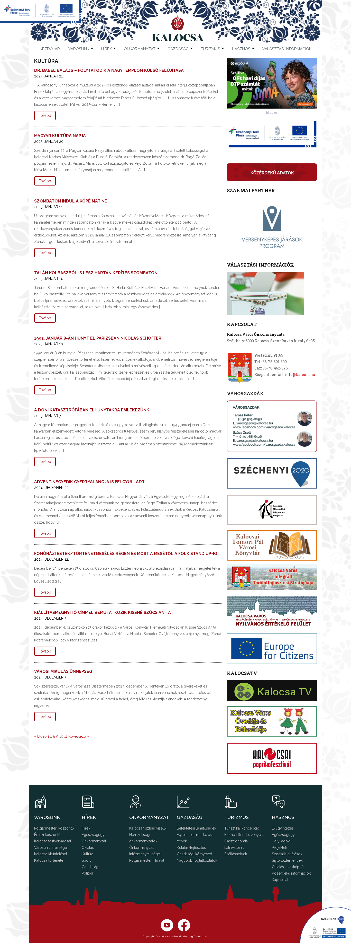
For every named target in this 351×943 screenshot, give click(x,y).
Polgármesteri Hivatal (146, 860)
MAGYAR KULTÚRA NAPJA (60, 135)
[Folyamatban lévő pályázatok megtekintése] (40, 21)
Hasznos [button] (241, 49)
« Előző (40, 736)
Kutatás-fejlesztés (191, 847)
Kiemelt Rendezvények (243, 835)
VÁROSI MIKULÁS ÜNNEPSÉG (63, 671)
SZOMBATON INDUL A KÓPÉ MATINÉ (70, 201)
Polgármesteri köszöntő (54, 828)
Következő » (78, 736)
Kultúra (87, 854)
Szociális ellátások (287, 854)
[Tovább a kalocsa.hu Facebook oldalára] (167, 930)
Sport (86, 860)
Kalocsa (178, 28)
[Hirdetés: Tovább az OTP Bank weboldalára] (272, 107)
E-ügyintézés (283, 828)
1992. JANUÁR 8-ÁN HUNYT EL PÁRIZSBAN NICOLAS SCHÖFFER (97, 338)
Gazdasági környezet (194, 854)
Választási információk (286, 49)
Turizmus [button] (210, 49)
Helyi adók (281, 841)
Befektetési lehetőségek (196, 828)
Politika (87, 873)
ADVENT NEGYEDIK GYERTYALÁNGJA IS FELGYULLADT (89, 481)
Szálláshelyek (235, 854)
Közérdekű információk (291, 873)
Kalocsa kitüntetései (50, 854)
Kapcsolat (280, 880)
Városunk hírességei (51, 847)
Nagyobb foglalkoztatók (197, 860)
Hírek (106, 49)
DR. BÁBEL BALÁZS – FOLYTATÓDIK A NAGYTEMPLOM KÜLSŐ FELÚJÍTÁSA (109, 70)
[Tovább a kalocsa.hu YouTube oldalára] (184, 930)
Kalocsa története (48, 860)
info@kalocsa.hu (300, 374)
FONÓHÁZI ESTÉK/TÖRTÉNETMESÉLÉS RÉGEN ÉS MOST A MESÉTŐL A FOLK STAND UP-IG (125, 553)
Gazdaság (90, 867)
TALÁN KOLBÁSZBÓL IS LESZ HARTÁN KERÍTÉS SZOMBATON (96, 272)
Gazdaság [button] (178, 49)
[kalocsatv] (272, 690)
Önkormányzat (94, 841)
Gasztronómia (236, 841)
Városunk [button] (78, 49)
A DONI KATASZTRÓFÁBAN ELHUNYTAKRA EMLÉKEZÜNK (91, 410)
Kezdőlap (50, 49)
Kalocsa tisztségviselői (148, 828)
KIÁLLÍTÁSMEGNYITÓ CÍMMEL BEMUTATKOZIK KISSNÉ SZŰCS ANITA (102, 612)
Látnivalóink (234, 847)
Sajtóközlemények (287, 860)
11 (65, 736)
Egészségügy (93, 835)
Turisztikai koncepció (241, 828)
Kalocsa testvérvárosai (52, 841)
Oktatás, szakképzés (288, 867)
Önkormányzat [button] (139, 49)
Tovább (45, 115)
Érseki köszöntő (47, 835)
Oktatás (88, 847)
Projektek (279, 847)
